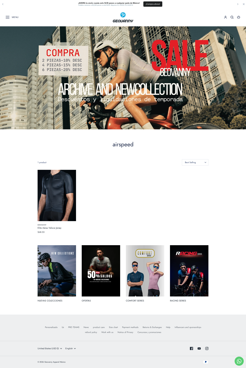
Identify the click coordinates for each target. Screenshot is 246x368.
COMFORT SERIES (135, 300)
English (69, 348)
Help (168, 327)
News (86, 327)
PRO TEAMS (73, 327)
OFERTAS (86, 300)
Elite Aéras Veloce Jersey (49, 228)
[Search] (232, 17)
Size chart (113, 327)
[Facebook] (191, 348)
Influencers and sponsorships (188, 327)
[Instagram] (207, 348)
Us (63, 327)
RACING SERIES (178, 300)
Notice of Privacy (125, 332)
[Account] (225, 17)
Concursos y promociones (149, 332)
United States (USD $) (48, 348)
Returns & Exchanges (152, 327)
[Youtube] (199, 348)
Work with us (107, 332)
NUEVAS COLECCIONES (50, 300)
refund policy (91, 332)
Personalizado (51, 327)
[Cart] (238, 17)
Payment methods (130, 327)
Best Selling (190, 162)
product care (99, 327)
